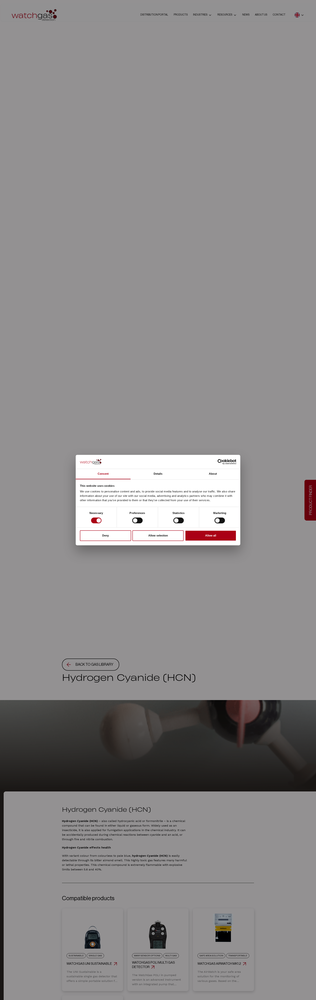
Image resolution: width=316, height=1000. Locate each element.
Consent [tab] (103, 473)
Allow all (210, 535)
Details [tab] (158, 473)
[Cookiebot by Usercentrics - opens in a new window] (220, 461)
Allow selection (158, 535)
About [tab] (213, 473)
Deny (105, 535)
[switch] (137, 520)
